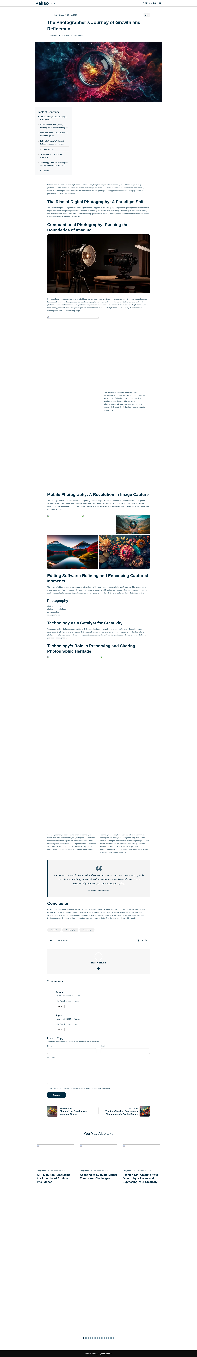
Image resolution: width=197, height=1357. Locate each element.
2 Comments (52, 35)
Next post (133, 1108)
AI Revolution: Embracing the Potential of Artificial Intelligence (54, 1178)
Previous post (66, 1108)
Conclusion (44, 171)
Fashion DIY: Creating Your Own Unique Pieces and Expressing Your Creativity (140, 1178)
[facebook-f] (143, 3)
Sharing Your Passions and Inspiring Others (74, 1112)
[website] (98, 968)
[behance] (154, 3)
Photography (48, 149)
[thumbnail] (52, 1111)
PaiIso (42, 3)
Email (103, 1046)
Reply (60, 1006)
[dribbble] (150, 3)
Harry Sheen (59, 15)
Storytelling (87, 930)
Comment (51, 1057)
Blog (53, 3)
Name (49, 1046)
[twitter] (146, 3)
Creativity (54, 930)
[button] (86, 1338)
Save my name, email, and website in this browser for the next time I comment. (80, 1088)
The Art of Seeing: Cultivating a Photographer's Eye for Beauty (121, 1112)
